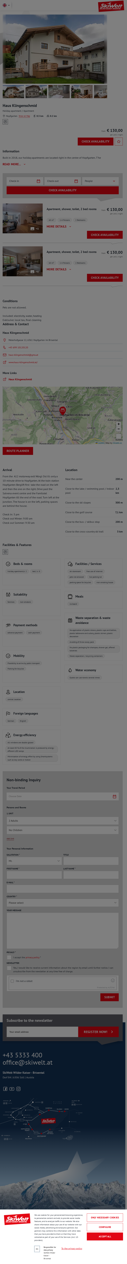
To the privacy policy (71, 1248)
